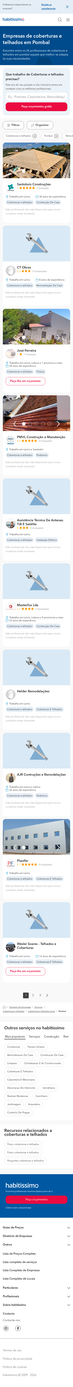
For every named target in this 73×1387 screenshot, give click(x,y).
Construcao (13, 1047)
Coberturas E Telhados (20, 1071)
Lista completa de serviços (20, 1262)
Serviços (38, 1007)
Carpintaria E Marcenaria (21, 1080)
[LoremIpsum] (69, 20)
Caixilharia (41, 1096)
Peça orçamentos (37, 1199)
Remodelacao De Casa (20, 1055)
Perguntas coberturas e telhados (25, 1161)
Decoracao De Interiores (21, 1088)
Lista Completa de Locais (19, 1278)
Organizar (42, 125)
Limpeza (12, 1063)
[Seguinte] (58, 171)
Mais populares (15, 1036)
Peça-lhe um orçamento (25, 381)
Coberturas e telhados (13, 1011)
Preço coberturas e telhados (23, 1144)
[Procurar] (60, 20)
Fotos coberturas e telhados (23, 1152)
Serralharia (49, 1088)
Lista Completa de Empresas (21, 1270)
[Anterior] (14, 171)
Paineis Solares (36, 1047)
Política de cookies (15, 1367)
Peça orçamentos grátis (36, 106)
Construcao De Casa (51, 1055)
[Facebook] (18, 1329)
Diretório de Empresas (20, 1007)
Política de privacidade (17, 1359)
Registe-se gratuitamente (48, 7)
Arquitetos (34, 1104)
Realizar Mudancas (17, 1096)
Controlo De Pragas (18, 1112)
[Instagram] (6, 1329)
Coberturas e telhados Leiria (41, 1011)
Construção (51, 1036)
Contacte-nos (11, 1320)
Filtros (15, 125)
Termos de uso (12, 1350)
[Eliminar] (34, 136)
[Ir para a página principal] (13, 20)
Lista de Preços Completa (19, 1253)
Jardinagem (14, 1104)
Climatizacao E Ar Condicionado (42, 1063)
